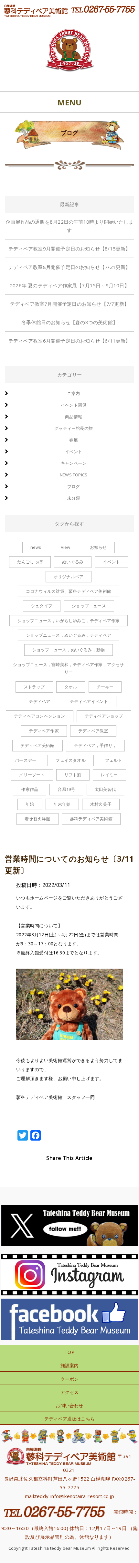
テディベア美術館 (37, 745)
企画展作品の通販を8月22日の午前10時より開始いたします (69, 225)
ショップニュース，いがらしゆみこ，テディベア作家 (68, 620)
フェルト (113, 760)
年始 (30, 804)
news (35, 547)
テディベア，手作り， (95, 745)
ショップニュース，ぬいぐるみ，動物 (68, 650)
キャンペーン (73, 463)
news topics (73, 475)
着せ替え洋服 (37, 819)
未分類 (73, 498)
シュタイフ (41, 606)
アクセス (69, 1392)
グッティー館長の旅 (73, 428)
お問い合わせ (69, 1405)
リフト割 (72, 775)
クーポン (69, 1379)
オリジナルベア (68, 576)
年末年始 (62, 804)
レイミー (109, 775)
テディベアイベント (89, 701)
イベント (73, 451)
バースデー (25, 760)
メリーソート (32, 775)
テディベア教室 (93, 731)
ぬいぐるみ (72, 562)
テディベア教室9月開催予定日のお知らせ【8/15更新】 (69, 248)
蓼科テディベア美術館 (91, 819)
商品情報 (73, 417)
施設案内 (69, 1365)
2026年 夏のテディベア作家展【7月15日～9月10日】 (69, 285)
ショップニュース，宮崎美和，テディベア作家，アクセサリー (68, 668)
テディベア (39, 701)
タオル (70, 687)
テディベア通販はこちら (69, 1419)
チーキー (105, 687)
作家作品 (29, 789)
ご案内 (73, 393)
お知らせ (98, 547)
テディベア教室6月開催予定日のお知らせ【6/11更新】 (69, 340)
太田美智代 (105, 789)
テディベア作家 (44, 731)
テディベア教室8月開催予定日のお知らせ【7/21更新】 (69, 267)
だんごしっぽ (30, 562)
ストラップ (34, 687)
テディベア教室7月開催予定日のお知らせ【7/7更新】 (69, 304)
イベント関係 (73, 405)
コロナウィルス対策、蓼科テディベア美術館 (68, 591)
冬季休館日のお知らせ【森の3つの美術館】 (69, 322)
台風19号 (66, 789)
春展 (73, 440)
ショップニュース (89, 606)
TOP (69, 1352)
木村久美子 (101, 804)
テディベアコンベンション (39, 716)
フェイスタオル (70, 760)
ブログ (73, 486)
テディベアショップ (104, 716)
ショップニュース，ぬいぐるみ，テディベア (68, 635)
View (65, 547)
